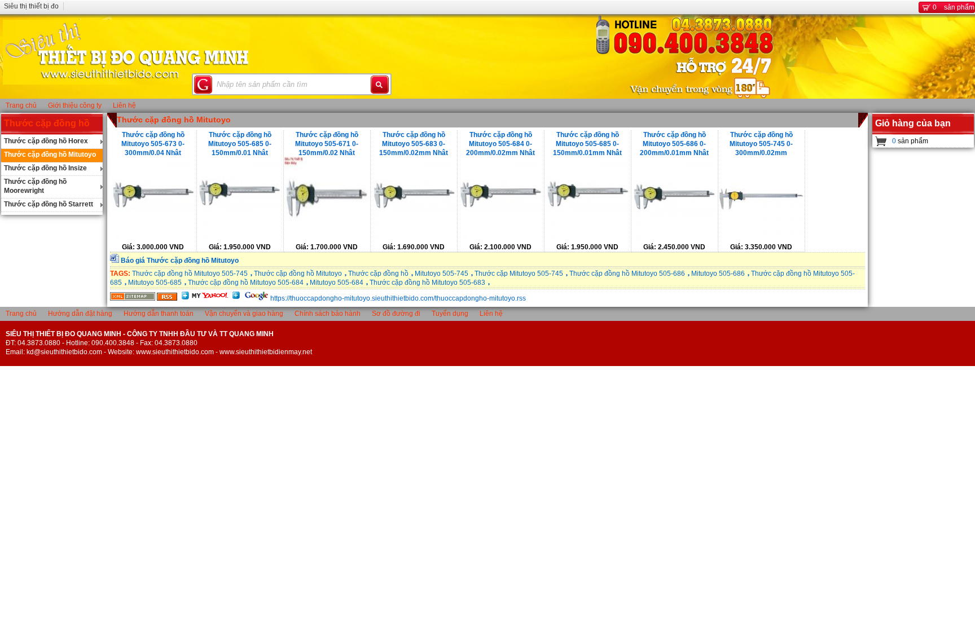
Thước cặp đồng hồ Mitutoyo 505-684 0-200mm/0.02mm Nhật (500, 143)
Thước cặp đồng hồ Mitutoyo (50, 154)
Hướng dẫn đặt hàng (80, 314)
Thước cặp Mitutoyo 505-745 (519, 273)
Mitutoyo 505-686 (718, 273)
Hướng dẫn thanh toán (159, 314)
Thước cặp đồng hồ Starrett (48, 204)
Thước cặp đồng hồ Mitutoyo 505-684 (246, 283)
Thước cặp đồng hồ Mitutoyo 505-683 (427, 283)
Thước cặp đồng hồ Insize (45, 168)
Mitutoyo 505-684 (336, 283)
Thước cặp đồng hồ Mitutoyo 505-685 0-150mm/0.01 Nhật (239, 143)
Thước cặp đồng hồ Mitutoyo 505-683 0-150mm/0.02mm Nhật (413, 143)
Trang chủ (21, 105)
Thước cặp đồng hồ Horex (46, 141)
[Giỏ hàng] (881, 141)
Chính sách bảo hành (328, 314)
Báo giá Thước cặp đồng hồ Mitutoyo (180, 261)
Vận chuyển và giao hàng (244, 314)
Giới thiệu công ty (75, 105)
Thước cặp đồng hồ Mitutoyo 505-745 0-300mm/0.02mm (761, 143)
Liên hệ (124, 105)
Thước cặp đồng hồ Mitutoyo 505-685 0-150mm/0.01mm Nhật (587, 143)
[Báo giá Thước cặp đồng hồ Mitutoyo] (114, 261)
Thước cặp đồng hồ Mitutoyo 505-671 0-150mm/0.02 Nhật (326, 143)
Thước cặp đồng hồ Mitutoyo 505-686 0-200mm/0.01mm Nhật (674, 143)
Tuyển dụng (450, 314)
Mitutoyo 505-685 (155, 283)
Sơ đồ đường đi (396, 314)
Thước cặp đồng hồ (47, 123)
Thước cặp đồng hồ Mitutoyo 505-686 (627, 273)
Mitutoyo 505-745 (441, 273)
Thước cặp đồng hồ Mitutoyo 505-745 (190, 273)
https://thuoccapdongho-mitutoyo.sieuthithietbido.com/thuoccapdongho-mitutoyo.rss (398, 298)
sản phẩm (953, 7)
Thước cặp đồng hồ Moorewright (35, 186)
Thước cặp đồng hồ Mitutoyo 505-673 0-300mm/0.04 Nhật (153, 143)
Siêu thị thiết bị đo (31, 6)
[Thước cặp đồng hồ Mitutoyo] (132, 298)
